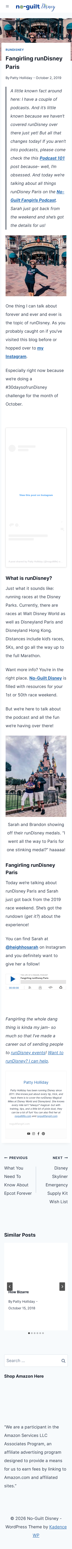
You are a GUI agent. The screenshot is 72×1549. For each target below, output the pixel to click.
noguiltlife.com (23, 1116)
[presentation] (36, 1264)
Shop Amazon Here (24, 1376)
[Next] (62, 1286)
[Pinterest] (43, 1134)
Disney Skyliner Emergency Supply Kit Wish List (57, 1180)
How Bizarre (18, 1292)
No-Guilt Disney (45, 678)
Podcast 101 (52, 158)
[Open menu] (7, 6)
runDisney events (28, 1052)
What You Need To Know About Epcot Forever (18, 1176)
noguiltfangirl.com (47, 1116)
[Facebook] (38, 1134)
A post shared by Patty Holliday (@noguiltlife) (33, 561)
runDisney (15, 50)
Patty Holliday (21, 78)
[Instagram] (33, 1134)
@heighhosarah (22, 947)
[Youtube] (28, 1134)
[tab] (29, 1333)
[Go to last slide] (10, 1286)
